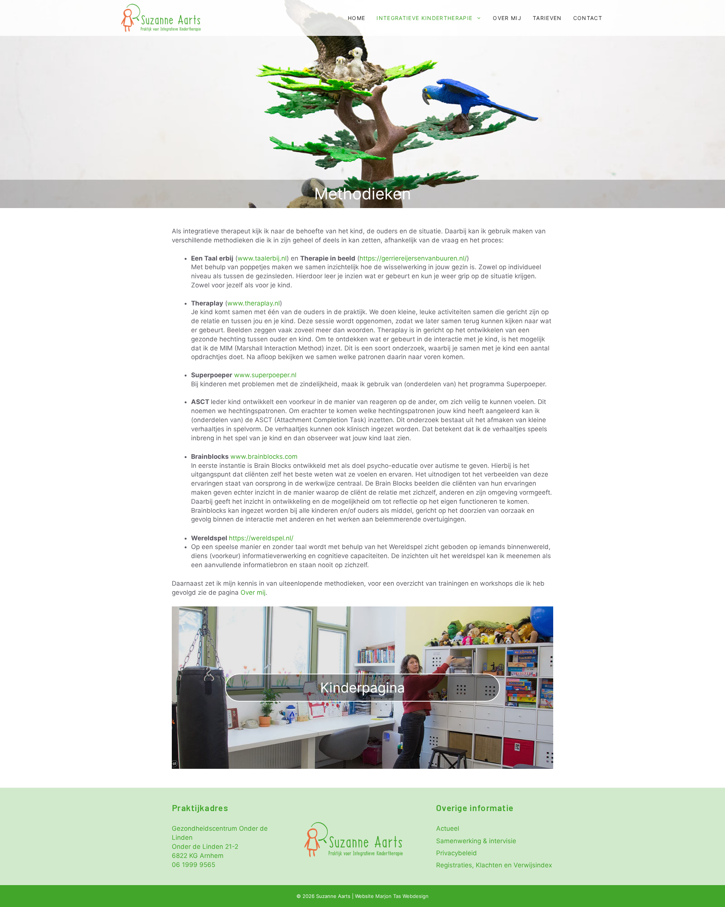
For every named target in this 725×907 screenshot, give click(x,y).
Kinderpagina (362, 687)
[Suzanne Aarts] (161, 18)
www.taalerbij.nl (262, 258)
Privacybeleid (456, 853)
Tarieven (547, 18)
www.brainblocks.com (264, 456)
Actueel (447, 828)
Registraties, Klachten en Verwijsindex (494, 865)
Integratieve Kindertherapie (424, 18)
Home (356, 18)
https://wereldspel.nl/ (261, 538)
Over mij (507, 18)
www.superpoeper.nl (265, 375)
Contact (587, 18)
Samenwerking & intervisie (476, 841)
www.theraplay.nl (253, 303)
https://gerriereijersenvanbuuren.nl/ (413, 258)
